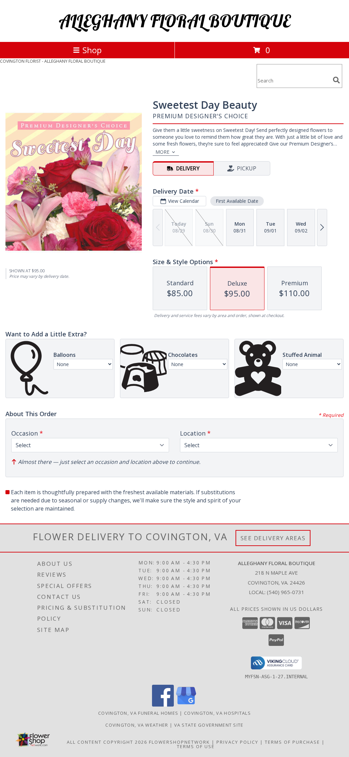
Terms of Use (196, 746)
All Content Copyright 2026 (107, 742)
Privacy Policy (237, 742)
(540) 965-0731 (285, 592)
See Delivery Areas (273, 538)
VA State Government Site (209, 725)
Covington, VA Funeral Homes (138, 713)
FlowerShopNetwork (179, 742)
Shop (92, 50)
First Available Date (237, 201)
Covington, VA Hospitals (217, 713)
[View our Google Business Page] (186, 704)
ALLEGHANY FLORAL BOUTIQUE (175, 21)
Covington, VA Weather (136, 725)
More (162, 152)
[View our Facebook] (163, 704)
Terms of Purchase (292, 742)
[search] (336, 80)
